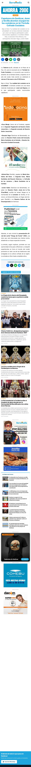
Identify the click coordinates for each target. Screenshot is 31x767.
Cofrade (15, 15)
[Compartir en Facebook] (2, 59)
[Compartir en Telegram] (14, 59)
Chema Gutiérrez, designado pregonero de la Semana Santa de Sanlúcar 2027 (15, 332)
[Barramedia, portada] (15, 2)
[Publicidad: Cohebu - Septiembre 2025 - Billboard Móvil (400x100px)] (15, 13)
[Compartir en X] (6, 59)
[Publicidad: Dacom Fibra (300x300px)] (15, 614)
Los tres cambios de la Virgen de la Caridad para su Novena (13, 367)
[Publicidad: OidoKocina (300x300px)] (15, 120)
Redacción (16, 62)
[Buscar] (28, 2)
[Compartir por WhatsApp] (10, 59)
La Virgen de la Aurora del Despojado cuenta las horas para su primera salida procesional (14, 297)
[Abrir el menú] (2, 2)
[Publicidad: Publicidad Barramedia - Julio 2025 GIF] (15, 229)
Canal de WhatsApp (10, 761)
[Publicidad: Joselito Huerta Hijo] (15, 470)
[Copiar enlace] (18, 59)
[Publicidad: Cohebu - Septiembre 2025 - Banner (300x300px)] (15, 587)
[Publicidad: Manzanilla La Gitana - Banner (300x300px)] (15, 170)
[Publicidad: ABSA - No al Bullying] (15, 444)
